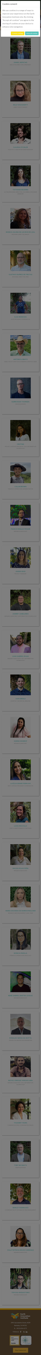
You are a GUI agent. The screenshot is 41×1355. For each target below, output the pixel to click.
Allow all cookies (31, 33)
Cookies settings (17, 33)
